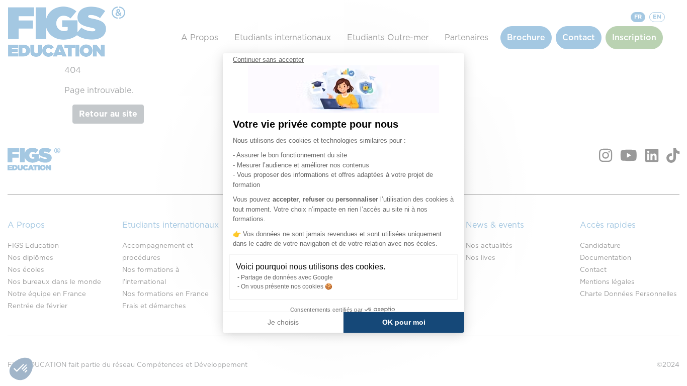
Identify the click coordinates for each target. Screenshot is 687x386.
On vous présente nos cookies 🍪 (286, 286)
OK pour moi (403, 322)
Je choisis (283, 322)
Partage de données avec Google (287, 277)
